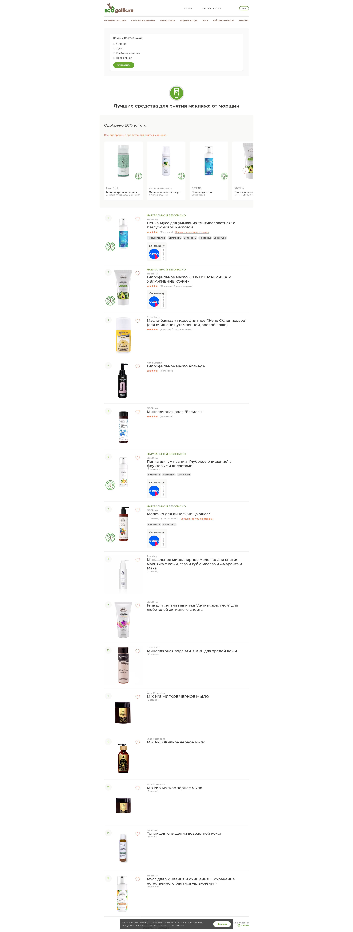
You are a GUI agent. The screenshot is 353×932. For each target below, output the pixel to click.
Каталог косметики (143, 20)
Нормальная (124, 57)
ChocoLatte (153, 317)
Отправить (123, 65)
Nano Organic (154, 362)
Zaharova (152, 830)
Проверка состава (115, 20)
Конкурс (244, 20)
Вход (244, 8)
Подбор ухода (188, 20)
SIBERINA (152, 219)
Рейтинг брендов (223, 20)
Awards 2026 (167, 20)
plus (205, 20)
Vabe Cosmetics (156, 693)
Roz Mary (152, 556)
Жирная (121, 43)
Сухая (119, 48)
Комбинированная (128, 53)
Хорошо (222, 924)
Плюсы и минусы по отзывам (192, 232)
